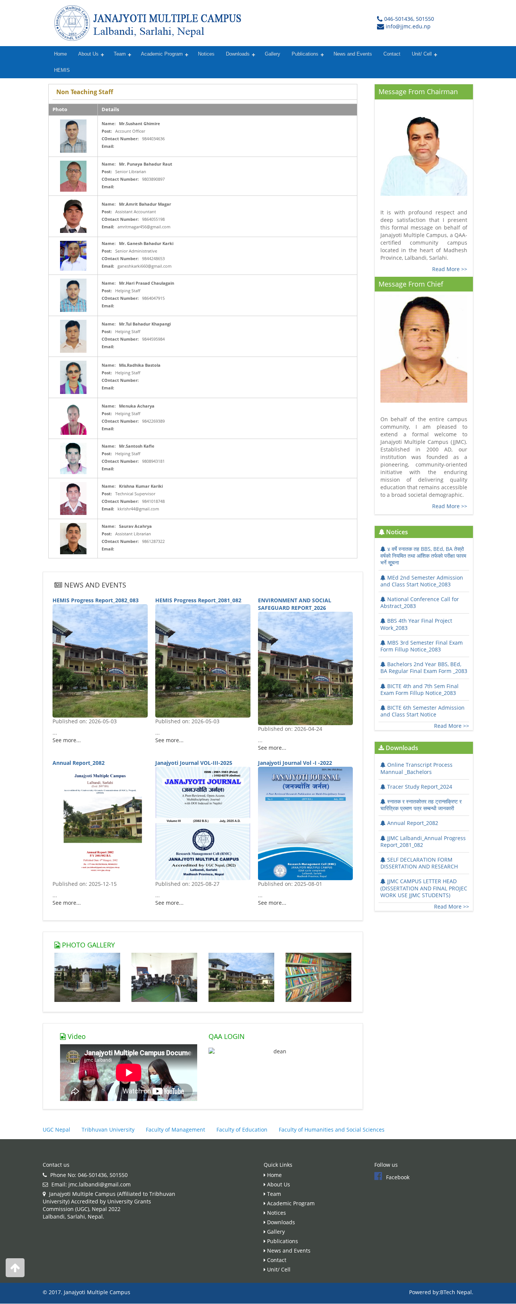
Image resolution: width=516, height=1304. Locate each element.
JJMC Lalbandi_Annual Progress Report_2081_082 (423, 841)
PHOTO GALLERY (87, 944)
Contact (391, 54)
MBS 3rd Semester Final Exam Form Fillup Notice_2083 (421, 646)
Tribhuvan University (108, 1129)
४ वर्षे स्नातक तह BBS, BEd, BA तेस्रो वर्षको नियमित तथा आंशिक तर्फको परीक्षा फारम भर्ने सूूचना (423, 555)
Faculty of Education (241, 1129)
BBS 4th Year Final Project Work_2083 (416, 624)
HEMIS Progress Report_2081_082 (198, 600)
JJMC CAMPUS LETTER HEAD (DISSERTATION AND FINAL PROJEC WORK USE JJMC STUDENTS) (423, 888)
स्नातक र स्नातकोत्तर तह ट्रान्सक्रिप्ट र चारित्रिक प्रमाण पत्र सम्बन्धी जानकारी (421, 805)
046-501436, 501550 (409, 18)
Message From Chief (411, 283)
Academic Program (162, 54)
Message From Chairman (418, 91)
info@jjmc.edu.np (408, 26)
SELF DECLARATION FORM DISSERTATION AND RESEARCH (419, 863)
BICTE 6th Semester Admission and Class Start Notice (422, 711)
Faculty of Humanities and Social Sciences (332, 1129)
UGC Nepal (56, 1129)
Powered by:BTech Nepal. (441, 1292)
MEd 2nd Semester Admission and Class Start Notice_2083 (421, 581)
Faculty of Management (175, 1129)
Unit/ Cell (422, 54)
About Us (88, 54)
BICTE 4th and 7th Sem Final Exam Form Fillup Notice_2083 (419, 689)
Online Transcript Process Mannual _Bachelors (416, 768)
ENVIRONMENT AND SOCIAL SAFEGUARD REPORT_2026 (294, 604)
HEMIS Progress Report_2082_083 (96, 600)
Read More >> (449, 269)
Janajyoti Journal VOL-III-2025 (193, 762)
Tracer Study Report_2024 (419, 786)
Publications (305, 54)
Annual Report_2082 (79, 762)
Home (60, 54)
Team (120, 54)
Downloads (238, 54)
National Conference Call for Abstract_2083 (419, 602)
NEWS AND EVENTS (94, 584)
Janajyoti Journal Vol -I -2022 (295, 762)
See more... (67, 740)
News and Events (353, 54)
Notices (206, 54)
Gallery (272, 54)
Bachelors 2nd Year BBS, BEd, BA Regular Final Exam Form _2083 (423, 667)
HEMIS (62, 70)
